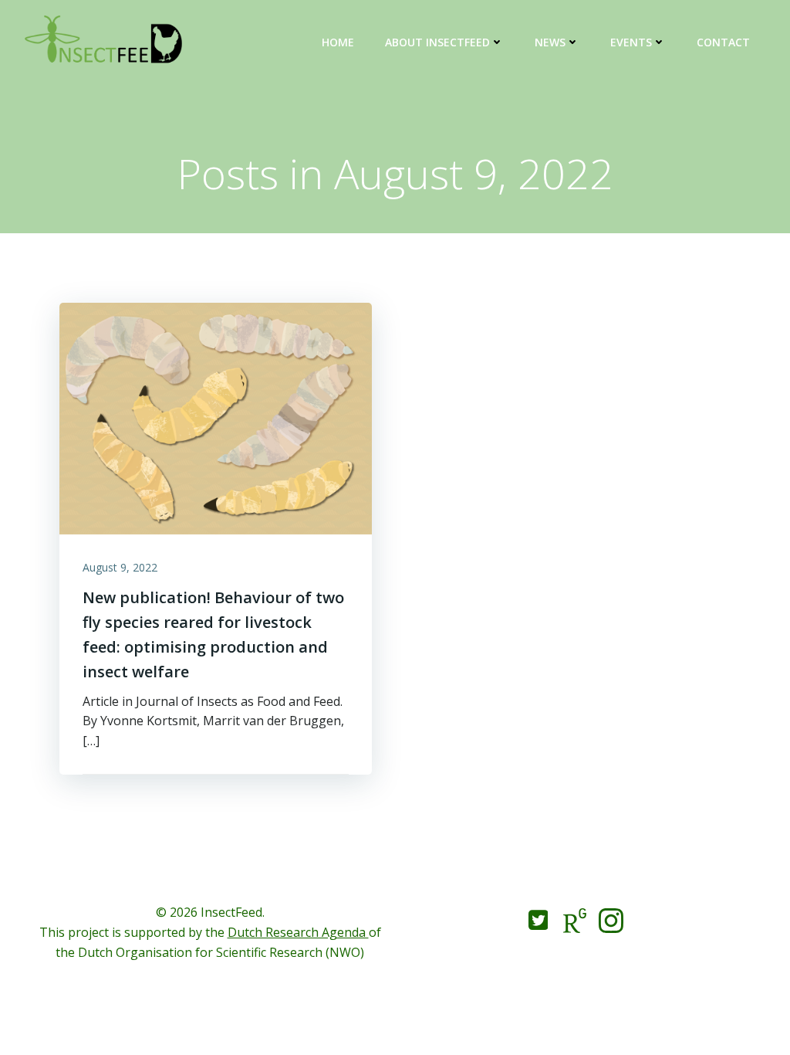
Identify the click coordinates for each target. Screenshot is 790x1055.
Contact (723, 42)
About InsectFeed (437, 42)
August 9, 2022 (120, 567)
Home (338, 42)
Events (631, 42)
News (550, 42)
